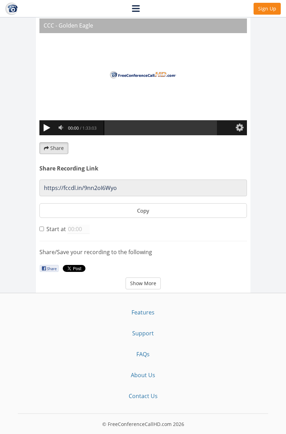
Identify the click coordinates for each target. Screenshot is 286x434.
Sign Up (267, 8)
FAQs (143, 354)
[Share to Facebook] (49, 268)
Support (143, 333)
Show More (143, 283)
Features (143, 312)
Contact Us (143, 396)
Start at (56, 229)
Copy (143, 210)
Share (57, 148)
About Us (143, 375)
